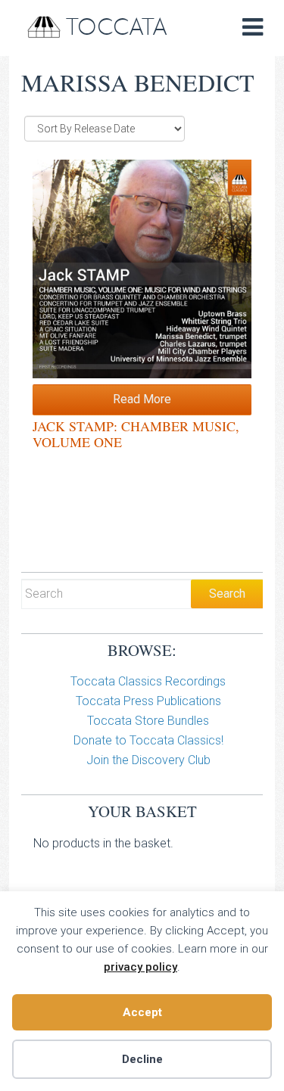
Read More (142, 399)
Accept (142, 1012)
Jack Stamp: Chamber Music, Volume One (136, 434)
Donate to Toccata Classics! (148, 740)
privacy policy (140, 967)
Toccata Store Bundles (148, 720)
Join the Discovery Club (148, 760)
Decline (142, 1059)
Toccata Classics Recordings (148, 681)
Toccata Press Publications (148, 701)
